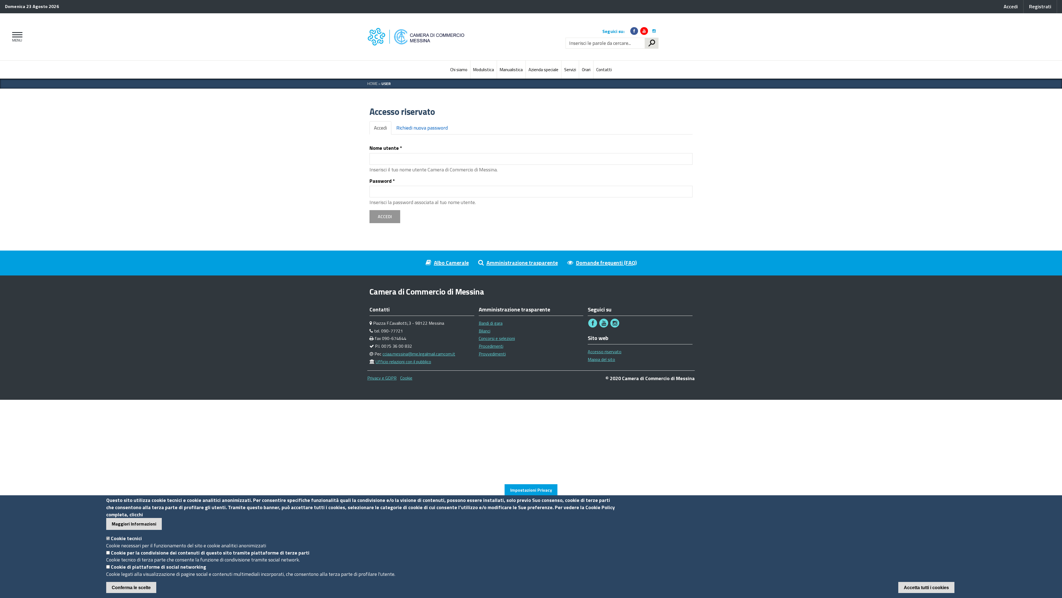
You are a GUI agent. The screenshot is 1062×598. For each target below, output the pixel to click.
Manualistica (511, 69)
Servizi (570, 69)
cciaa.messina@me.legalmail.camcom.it (418, 353)
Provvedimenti (492, 353)
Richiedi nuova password (422, 128)
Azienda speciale (543, 69)
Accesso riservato (604, 351)
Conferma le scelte (131, 587)
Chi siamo (458, 69)
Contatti (604, 69)
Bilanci (484, 331)
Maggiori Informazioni (134, 523)
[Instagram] (654, 31)
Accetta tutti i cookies (926, 587)
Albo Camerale (451, 262)
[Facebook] (634, 31)
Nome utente (385, 148)
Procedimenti (491, 346)
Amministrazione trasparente (522, 262)
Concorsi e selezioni (497, 338)
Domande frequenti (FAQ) (606, 262)
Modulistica (483, 69)
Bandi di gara (491, 323)
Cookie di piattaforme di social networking (158, 567)
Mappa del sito (601, 359)
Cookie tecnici (126, 538)
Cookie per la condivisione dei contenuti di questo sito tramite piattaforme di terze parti (210, 552)
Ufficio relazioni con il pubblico (403, 361)
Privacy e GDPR (382, 378)
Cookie (406, 378)
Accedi (382, 129)
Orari (586, 69)
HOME (372, 83)
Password (382, 181)
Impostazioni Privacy (531, 490)
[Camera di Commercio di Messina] (417, 37)
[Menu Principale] (16, 37)
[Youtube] (644, 31)
